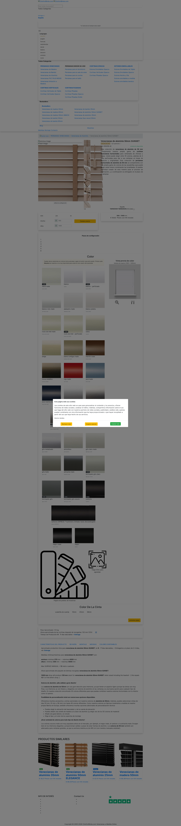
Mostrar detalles (59, 418)
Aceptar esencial (91, 424)
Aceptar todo (115, 424)
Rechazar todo (66, 424)
